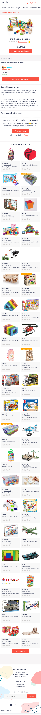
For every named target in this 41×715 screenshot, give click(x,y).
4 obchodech (7, 165)
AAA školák (6, 70)
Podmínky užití (20, 672)
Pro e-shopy (20, 684)
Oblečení (11, 8)
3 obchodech (27, 190)
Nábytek (18, 8)
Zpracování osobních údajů (20, 674)
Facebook (15, 705)
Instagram (28, 705)
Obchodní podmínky (20, 676)
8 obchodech (27, 365)
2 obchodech (7, 240)
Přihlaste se (27, 135)
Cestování (33, 8)
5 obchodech (7, 290)
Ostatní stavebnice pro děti (11, 12)
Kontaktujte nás (20, 686)
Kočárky (25, 8)
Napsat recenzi (22, 42)
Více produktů (20, 651)
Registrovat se (36, 3)
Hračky (4, 8)
